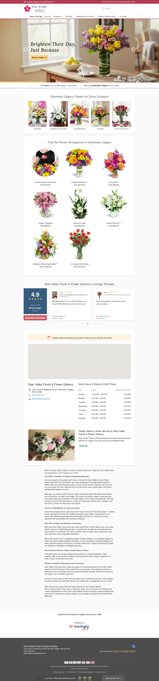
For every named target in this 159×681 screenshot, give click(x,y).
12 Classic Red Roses (110, 295)
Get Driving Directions (41, 399)
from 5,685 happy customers (59, 85)
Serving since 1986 (101, 85)
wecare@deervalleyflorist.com (35, 653)
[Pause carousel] (76, 76)
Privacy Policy (71, 672)
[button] (87, 323)
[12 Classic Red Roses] (99, 294)
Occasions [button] (57, 16)
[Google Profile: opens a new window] (133, 646)
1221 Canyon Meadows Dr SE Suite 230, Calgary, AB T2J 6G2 (47, 648)
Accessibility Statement (86, 672)
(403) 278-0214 (38, 395)
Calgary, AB (83, 446)
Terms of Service (59, 672)
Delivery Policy (101, 672)
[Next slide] (133, 49)
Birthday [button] (69, 16)
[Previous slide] (25, 49)
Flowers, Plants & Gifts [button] (106, 16)
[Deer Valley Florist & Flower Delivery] (40, 9)
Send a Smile (38, 57)
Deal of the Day (36, 16)
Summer (48, 16)
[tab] (79, 76)
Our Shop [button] (123, 16)
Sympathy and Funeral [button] (85, 16)
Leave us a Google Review (124, 651)
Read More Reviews (35, 317)
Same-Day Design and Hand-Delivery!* (39, 1)
